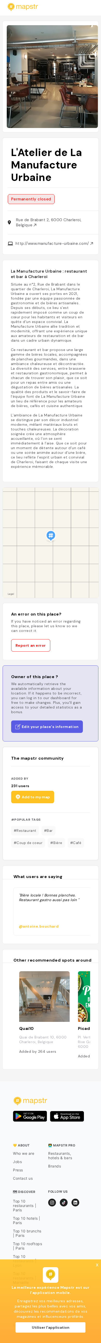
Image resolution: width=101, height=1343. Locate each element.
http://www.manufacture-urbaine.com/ (53, 243)
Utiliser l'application (50, 1327)
